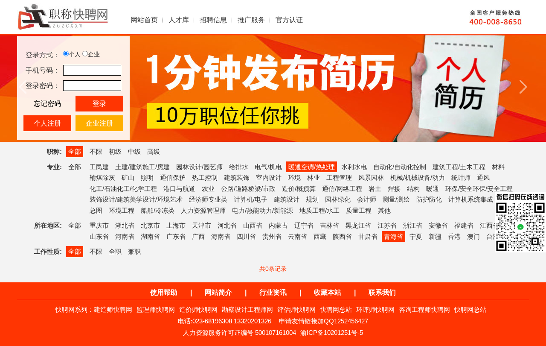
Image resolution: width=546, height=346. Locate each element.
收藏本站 (327, 292)
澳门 (473, 236)
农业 (208, 188)
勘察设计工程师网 (247, 309)
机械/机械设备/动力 (417, 177)
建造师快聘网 (113, 309)
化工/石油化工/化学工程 (123, 188)
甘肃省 (368, 236)
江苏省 (387, 225)
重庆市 (99, 225)
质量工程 (359, 210)
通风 (483, 177)
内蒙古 (278, 225)
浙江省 (412, 225)
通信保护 (173, 177)
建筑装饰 (237, 177)
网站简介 (218, 292)
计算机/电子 (250, 199)
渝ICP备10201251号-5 (331, 332)
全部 (74, 151)
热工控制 (205, 177)
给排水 (238, 166)
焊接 (394, 188)
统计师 (460, 177)
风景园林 (371, 177)
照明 (147, 177)
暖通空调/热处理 (311, 166)
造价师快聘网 (198, 309)
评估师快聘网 (296, 309)
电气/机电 (268, 166)
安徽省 (438, 225)
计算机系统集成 (470, 199)
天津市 (201, 225)
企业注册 (99, 123)
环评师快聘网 (375, 309)
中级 (134, 151)
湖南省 (150, 236)
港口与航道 (179, 188)
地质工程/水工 (319, 210)
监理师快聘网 (155, 309)
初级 (115, 151)
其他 (384, 210)
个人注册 (47, 123)
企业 (94, 54)
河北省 (227, 225)
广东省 (176, 236)
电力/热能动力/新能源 (262, 210)
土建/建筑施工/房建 (142, 166)
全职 (115, 251)
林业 (313, 177)
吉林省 (329, 225)
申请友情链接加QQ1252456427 (323, 321)
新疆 (435, 236)
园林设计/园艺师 (199, 166)
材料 (498, 166)
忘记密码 (47, 103)
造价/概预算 (299, 188)
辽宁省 (304, 225)
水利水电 (354, 166)
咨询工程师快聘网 (424, 309)
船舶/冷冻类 (157, 210)
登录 (99, 103)
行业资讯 (273, 292)
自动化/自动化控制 (399, 166)
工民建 (99, 166)
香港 (454, 236)
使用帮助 (163, 292)
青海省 (393, 236)
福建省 (463, 225)
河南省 (124, 236)
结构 (413, 188)
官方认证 (289, 19)
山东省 (99, 236)
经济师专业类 (208, 199)
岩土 (375, 188)
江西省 (489, 225)
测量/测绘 (396, 199)
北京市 (150, 225)
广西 (198, 236)
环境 (294, 177)
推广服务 (251, 19)
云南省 (297, 236)
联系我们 (382, 292)
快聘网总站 (336, 309)
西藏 (320, 236)
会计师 (366, 199)
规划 (312, 199)
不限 (96, 151)
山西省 (252, 225)
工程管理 (339, 177)
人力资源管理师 (203, 210)
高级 (153, 151)
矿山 (128, 177)
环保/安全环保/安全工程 (479, 188)
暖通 (432, 188)
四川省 (246, 236)
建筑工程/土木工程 (459, 166)
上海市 (176, 225)
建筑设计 (286, 199)
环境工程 (121, 210)
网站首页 (144, 19)
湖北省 (124, 225)
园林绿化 (338, 199)
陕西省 (342, 236)
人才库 (178, 19)
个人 (75, 54)
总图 (96, 210)
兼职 (134, 251)
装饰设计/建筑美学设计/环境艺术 (136, 199)
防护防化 (429, 199)
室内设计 (269, 177)
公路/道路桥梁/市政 (248, 188)
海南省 (220, 236)
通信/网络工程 (342, 188)
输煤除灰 (102, 177)
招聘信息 (213, 19)
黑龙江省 (358, 225)
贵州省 (272, 236)
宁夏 (416, 236)
